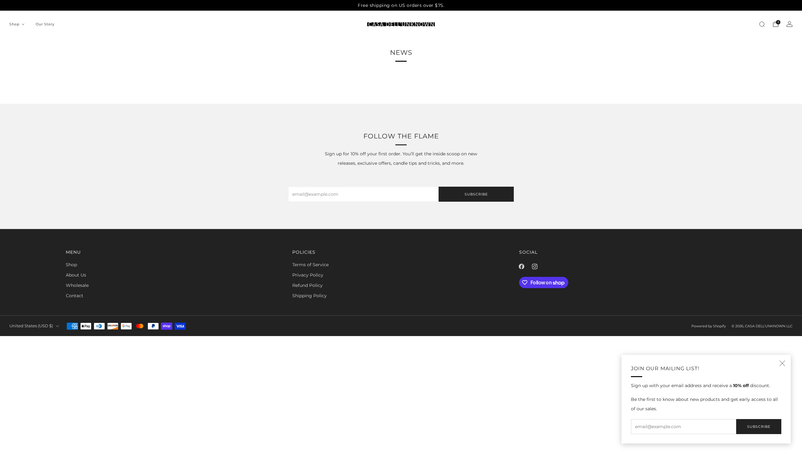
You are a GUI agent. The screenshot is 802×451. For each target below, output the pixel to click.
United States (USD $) (31, 326)
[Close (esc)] (782, 363)
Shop (14, 24)
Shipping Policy (309, 295)
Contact (74, 295)
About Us (76, 275)
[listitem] (401, 5)
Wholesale (77, 285)
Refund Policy (307, 285)
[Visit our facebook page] (521, 266)
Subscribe (758, 426)
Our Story (45, 24)
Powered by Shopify (708, 326)
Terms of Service (310, 264)
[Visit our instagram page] (534, 266)
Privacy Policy (307, 275)
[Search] (762, 24)
